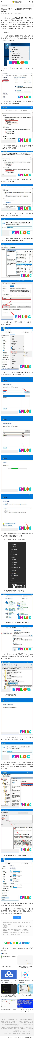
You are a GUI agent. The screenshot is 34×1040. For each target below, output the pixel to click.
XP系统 (21, 1037)
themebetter (22, 1019)
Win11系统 (17, 1037)
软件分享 (31, 1037)
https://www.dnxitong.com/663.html (17, 929)
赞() (19, 13)
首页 (2, 1036)
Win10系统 (12, 1037)
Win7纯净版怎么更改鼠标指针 (24, 995)
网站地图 (30, 1019)
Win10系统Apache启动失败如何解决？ (25, 949)
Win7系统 (7, 1037)
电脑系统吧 (17, 2)
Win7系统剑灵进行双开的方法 (8, 1009)
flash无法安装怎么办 (6, 966)
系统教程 (27, 1037)
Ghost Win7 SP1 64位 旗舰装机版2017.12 (8, 949)
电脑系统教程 (4, 5)
